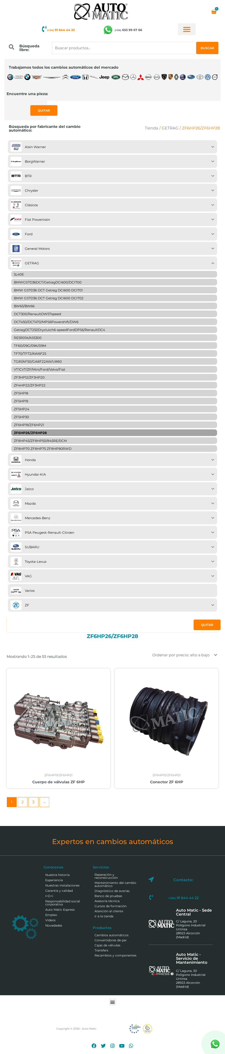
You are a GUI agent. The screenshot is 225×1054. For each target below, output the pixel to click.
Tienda (151, 128)
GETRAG (170, 128)
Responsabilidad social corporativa (62, 902)
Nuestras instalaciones (62, 885)
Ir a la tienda (103, 916)
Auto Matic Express (60, 910)
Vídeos (50, 920)
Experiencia (54, 880)
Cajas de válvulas (107, 945)
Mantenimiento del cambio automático (115, 884)
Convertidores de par (110, 940)
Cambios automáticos (111, 935)
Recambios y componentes (115, 955)
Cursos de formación (110, 906)
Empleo (51, 915)
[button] (187, 29)
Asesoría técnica (107, 901)
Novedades (53, 925)
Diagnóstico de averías (112, 891)
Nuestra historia (57, 875)
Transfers (101, 950)
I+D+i (49, 896)
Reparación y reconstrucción (106, 876)
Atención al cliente (108, 911)
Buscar (207, 48)
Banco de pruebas (108, 896)
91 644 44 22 (61, 30)
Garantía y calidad (59, 891)
